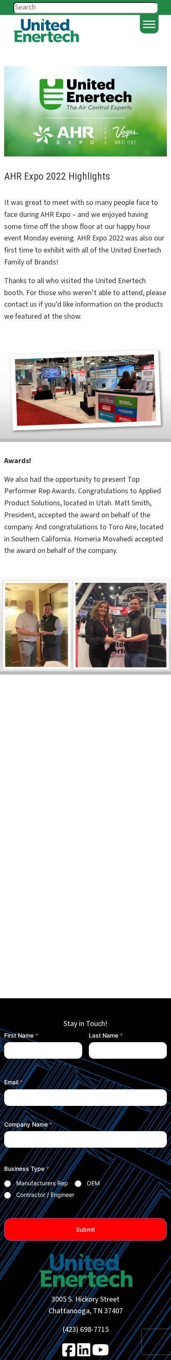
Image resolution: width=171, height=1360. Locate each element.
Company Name (28, 1124)
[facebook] (69, 1353)
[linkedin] (83, 1353)
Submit (85, 1229)
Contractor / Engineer (45, 1194)
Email (13, 1082)
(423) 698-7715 (86, 1329)
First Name (21, 1035)
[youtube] (100, 1353)
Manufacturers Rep (42, 1183)
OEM (93, 1183)
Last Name (106, 1035)
